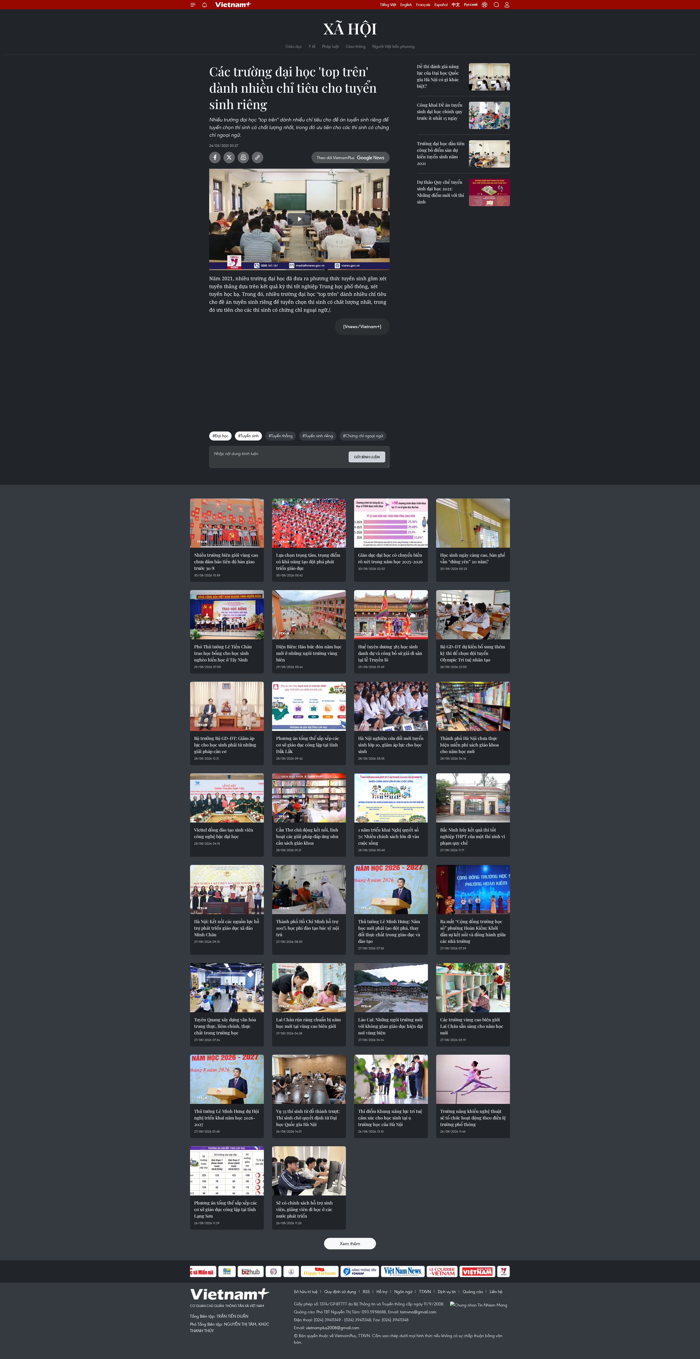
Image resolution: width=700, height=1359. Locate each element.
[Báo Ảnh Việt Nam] (477, 1271)
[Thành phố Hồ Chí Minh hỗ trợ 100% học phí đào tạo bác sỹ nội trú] (309, 889)
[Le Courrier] (442, 1271)
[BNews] (227, 1271)
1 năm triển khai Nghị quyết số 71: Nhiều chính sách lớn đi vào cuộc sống (388, 836)
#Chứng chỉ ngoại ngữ (363, 435)
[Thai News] (291, 1271)
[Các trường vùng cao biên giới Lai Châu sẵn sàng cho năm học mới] (473, 987)
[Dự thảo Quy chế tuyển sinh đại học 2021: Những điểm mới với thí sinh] (489, 192)
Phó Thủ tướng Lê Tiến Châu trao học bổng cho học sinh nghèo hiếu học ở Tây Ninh (223, 653)
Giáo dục (293, 46)
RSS (366, 1291)
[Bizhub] (251, 1271)
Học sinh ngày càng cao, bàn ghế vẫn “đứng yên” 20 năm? (472, 558)
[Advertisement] (299, 377)
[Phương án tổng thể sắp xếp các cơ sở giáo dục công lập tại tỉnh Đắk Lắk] (309, 706)
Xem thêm (350, 1243)
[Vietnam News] (403, 1271)
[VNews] (503, 1271)
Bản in (243, 157)
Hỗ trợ (382, 1291)
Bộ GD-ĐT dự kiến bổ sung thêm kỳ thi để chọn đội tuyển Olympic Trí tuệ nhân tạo (472, 653)
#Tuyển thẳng (281, 435)
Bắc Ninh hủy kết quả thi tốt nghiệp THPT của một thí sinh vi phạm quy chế (472, 836)
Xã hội (350, 28)
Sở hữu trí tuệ (305, 1291)
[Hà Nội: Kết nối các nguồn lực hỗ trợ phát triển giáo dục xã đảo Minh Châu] (227, 889)
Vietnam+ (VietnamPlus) (233, 5)
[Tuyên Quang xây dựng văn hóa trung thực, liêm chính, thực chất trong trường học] (227, 987)
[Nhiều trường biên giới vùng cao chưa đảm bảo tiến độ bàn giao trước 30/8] (227, 523)
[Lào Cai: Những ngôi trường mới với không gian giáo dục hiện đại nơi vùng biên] (391, 987)
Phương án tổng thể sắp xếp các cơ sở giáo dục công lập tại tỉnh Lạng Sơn (225, 1209)
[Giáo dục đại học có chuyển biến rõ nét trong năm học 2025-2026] (391, 523)
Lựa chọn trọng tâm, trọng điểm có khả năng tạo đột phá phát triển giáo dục (308, 561)
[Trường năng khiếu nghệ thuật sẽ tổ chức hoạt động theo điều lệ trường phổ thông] (473, 1079)
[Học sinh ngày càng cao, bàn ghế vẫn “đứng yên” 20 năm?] (473, 523)
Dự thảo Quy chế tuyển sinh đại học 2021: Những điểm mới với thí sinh (440, 192)
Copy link (257, 157)
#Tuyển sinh (248, 435)
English (406, 4)
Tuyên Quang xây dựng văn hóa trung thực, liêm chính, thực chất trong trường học (225, 1026)
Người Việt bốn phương (393, 46)
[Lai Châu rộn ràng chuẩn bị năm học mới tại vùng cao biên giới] (309, 987)
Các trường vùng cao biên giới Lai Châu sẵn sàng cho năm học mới (471, 1026)
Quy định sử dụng (340, 1291)
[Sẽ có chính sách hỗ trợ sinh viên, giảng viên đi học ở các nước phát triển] (309, 1170)
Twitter (229, 157)
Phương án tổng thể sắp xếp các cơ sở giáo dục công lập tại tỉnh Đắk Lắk (307, 744)
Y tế (312, 46)
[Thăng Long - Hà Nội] (485, 5)
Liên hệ (496, 1291)
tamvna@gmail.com (418, 1311)
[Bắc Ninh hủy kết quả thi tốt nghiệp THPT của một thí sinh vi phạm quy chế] (473, 798)
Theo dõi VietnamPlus (335, 157)
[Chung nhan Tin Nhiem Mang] (480, 1304)
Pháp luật (330, 46)
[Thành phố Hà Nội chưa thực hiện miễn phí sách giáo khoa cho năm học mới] (473, 706)
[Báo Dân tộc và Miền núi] (197, 1271)
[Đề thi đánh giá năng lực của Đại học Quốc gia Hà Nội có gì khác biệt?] (489, 77)
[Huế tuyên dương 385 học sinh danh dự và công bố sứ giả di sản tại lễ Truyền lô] (391, 614)
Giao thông (356, 46)
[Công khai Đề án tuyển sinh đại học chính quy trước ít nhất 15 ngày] (489, 115)
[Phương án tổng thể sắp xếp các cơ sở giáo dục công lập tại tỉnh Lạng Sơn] (227, 1170)
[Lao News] (274, 1271)
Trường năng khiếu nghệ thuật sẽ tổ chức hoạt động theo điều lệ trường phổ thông (473, 1117)
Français (423, 4)
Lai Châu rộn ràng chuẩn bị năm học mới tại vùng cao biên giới (308, 1023)
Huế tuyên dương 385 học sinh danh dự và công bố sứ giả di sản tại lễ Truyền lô (390, 653)
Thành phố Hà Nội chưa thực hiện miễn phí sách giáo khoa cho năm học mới (469, 744)
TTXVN (425, 1291)
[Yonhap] (359, 1271)
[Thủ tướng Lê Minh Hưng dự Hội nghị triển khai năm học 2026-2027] (227, 1079)
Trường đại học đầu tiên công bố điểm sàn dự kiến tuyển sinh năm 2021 (441, 153)
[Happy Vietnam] (320, 1271)
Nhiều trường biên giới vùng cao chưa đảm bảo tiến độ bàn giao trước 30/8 (226, 561)
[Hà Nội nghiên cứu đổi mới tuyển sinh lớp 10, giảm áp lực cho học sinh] (391, 706)
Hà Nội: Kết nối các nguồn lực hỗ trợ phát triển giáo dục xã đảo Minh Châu (226, 927)
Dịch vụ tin (447, 1291)
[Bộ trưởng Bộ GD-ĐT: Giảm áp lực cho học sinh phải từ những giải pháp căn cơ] (227, 706)
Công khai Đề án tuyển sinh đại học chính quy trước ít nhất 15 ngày (439, 111)
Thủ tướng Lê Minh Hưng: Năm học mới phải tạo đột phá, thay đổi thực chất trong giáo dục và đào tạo (389, 931)
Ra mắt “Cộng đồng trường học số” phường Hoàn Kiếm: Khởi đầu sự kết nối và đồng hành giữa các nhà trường (473, 931)
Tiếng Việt (388, 4)
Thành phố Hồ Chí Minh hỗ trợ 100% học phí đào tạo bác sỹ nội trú (307, 927)
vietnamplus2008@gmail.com (332, 1327)
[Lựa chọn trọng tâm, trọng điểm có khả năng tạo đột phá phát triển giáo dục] (309, 523)
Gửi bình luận (367, 457)
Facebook (215, 157)
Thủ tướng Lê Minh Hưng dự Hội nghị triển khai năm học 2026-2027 (226, 1117)
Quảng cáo (473, 1291)
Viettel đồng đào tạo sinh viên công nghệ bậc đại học (223, 833)
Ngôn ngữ (403, 1291)
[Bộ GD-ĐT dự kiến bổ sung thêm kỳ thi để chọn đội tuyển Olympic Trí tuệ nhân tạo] (473, 614)
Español (441, 4)
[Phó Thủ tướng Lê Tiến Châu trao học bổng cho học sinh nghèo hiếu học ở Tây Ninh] (227, 614)
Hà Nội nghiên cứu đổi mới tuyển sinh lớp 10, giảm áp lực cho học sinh (391, 744)
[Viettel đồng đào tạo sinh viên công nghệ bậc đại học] (227, 798)
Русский (470, 5)
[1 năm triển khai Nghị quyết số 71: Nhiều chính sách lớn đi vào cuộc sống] (391, 798)
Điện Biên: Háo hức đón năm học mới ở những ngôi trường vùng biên (309, 653)
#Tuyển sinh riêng (317, 435)
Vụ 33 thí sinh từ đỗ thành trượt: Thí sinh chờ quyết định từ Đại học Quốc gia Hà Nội (308, 1117)
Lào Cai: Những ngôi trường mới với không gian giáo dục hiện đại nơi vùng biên (390, 1026)
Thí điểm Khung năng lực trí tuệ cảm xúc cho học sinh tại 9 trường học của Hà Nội (390, 1117)
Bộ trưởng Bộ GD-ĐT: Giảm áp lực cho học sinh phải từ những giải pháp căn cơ (225, 744)
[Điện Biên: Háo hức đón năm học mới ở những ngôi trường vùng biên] (309, 614)
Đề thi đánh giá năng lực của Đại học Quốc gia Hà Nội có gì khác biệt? (438, 76)
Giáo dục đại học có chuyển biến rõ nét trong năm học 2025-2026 (390, 558)
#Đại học (220, 435)
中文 (456, 4)
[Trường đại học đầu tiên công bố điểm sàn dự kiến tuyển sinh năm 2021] (489, 154)
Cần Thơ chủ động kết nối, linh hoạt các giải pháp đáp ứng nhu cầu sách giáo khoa (307, 836)
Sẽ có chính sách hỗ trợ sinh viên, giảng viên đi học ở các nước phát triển (304, 1209)
